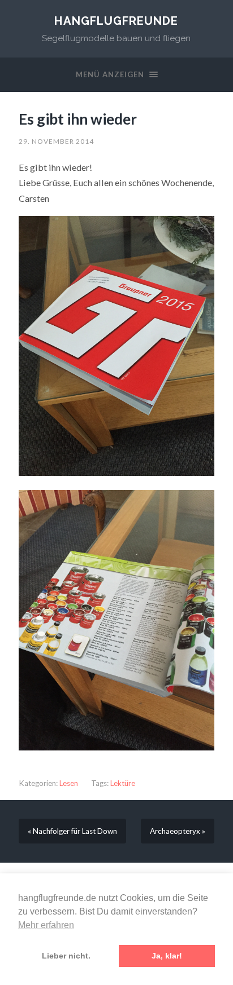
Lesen (68, 783)
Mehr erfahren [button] (46, 925)
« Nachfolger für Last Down (72, 831)
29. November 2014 (56, 141)
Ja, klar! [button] (167, 955)
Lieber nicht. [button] (66, 955)
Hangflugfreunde (116, 21)
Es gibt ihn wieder (78, 119)
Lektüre (122, 783)
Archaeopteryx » (177, 831)
